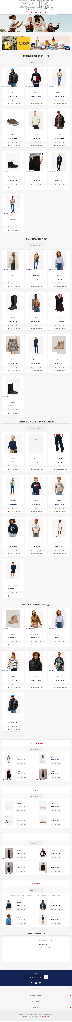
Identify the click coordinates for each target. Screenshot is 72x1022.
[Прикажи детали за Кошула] (59, 260)
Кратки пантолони (59, 542)
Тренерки (36, 177)
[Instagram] (36, 982)
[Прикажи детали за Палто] (36, 302)
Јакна (12, 92)
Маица (36, 134)
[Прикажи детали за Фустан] (59, 302)
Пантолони (59, 177)
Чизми (13, 317)
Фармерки (59, 92)
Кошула (59, 275)
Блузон (59, 500)
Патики (13, 134)
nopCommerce (45, 1016)
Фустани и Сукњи (36, 743)
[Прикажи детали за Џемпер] (36, 77)
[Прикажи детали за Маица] (36, 120)
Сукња (13, 360)
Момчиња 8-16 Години (48, 895)
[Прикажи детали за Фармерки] (59, 77)
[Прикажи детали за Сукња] (13, 345)
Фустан (59, 317)
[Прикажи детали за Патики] (13, 120)
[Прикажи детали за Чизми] (13, 302)
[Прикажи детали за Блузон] (59, 485)
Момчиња (36, 884)
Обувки (59, 895)
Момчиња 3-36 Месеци (17, 895)
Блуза (12, 458)
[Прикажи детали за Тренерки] (36, 162)
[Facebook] (31, 982)
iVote (32, 1016)
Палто (36, 317)
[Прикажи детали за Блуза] (13, 443)
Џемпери (36, 837)
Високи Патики (12, 177)
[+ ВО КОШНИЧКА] (24, 763)
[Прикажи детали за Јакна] (13, 77)
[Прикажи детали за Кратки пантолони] (59, 528)
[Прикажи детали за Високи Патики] (13, 162)
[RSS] (40, 982)
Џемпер (36, 92)
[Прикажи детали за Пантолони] (59, 162)
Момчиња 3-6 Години (32, 895)
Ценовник (43, 944)
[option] (36, 22)
